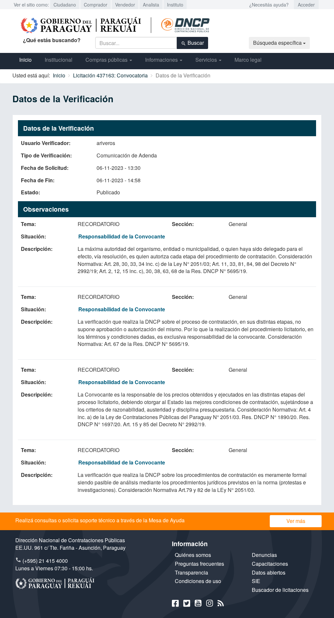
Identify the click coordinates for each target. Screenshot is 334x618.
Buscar (195, 42)
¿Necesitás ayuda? (269, 4)
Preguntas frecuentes (199, 563)
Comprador (95, 4)
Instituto (175, 4)
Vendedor (125, 4)
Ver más (295, 521)
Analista (151, 4)
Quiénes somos (193, 555)
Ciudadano (64, 4)
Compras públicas (107, 59)
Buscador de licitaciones (280, 590)
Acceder (306, 4)
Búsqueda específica (278, 42)
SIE (256, 581)
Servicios (206, 59)
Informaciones (162, 59)
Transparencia (191, 572)
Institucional (58, 59)
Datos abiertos (268, 572)
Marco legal (248, 59)
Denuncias (264, 555)
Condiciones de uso (198, 581)
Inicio (25, 59)
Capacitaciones (270, 563)
